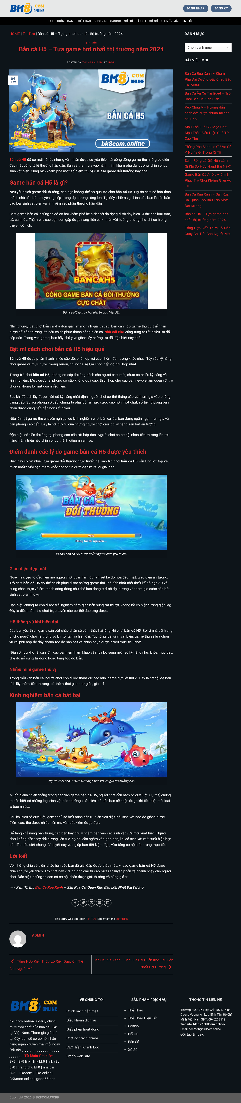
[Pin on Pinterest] (99, 903)
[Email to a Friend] (91, 903)
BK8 (50, 21)
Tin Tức (187, 21)
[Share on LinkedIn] (107, 903)
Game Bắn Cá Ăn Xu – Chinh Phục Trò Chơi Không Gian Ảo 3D (208, 180)
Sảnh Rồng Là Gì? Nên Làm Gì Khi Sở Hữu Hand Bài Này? (208, 163)
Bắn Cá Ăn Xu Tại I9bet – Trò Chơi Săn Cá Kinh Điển (208, 96)
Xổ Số (153, 21)
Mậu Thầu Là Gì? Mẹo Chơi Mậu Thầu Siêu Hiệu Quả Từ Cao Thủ (207, 133)
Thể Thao (83, 21)
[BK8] (28, 8)
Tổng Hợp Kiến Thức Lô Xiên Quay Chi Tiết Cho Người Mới (207, 231)
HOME (14, 34)
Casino (115, 21)
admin (112, 62)
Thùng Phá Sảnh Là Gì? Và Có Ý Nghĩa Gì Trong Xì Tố (208, 150)
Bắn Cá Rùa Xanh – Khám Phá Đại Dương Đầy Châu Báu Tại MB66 (208, 79)
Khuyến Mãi (169, 21)
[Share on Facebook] (75, 903)
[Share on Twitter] (83, 903)
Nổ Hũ (128, 21)
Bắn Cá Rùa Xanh (49, 887)
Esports (101, 21)
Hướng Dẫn (64, 21)
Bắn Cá (141, 21)
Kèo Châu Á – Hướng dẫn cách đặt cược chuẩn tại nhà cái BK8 (207, 113)
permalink (122, 918)
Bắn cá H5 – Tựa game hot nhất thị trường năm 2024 (206, 217)
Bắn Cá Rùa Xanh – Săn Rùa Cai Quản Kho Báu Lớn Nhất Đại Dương (207, 200)
